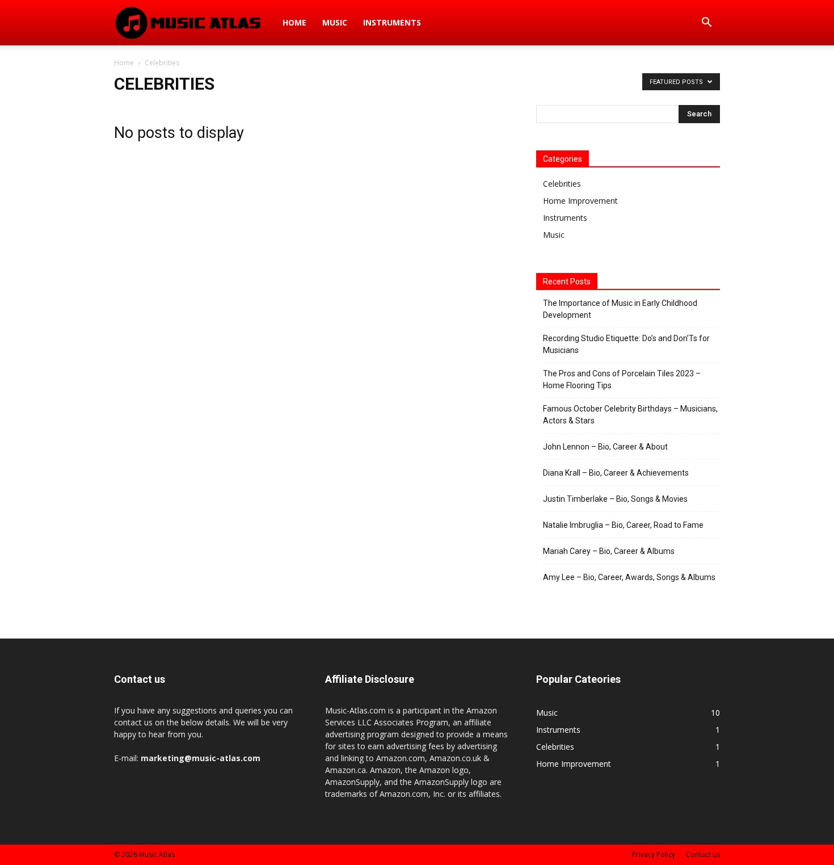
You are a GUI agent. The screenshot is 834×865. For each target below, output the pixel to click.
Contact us (703, 854)
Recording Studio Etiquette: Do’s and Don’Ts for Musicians (626, 344)
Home (294, 22)
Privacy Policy (653, 854)
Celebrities (562, 183)
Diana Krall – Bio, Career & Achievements (616, 472)
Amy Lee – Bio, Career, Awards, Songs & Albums (629, 577)
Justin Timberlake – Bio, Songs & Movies (615, 498)
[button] (706, 23)
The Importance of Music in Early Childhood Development (620, 309)
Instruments (392, 22)
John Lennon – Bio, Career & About (605, 446)
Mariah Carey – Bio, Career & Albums (609, 551)
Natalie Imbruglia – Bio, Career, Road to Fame (623, 525)
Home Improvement (580, 200)
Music (334, 22)
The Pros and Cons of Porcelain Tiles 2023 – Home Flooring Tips (622, 379)
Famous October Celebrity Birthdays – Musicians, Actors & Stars (630, 414)
